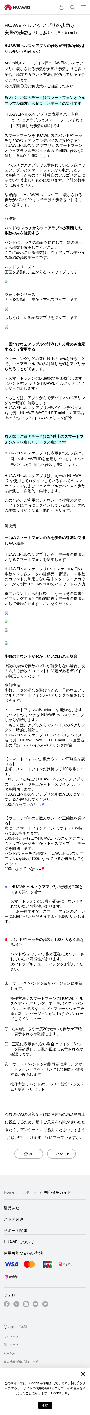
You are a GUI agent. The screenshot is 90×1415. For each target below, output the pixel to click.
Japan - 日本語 (17, 1327)
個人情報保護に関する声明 (21, 1362)
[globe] (5, 1327)
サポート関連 (15, 1230)
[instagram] (26, 1305)
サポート (29, 1192)
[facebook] (7, 1305)
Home (9, 1192)
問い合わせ (11, 1345)
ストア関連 (14, 1219)
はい (32, 1154)
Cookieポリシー (62, 1393)
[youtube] (35, 1305)
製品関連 (11, 1207)
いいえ (65, 1154)
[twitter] (16, 1305)
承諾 (45, 1405)
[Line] (45, 1305)
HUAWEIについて (19, 1241)
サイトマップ (12, 1336)
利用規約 (9, 1353)
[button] (61, 7)
